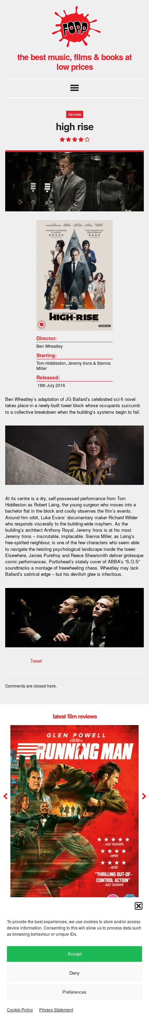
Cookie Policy (20, 1009)
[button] (138, 905)
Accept (75, 953)
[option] (74, 825)
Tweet (36, 660)
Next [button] (143, 796)
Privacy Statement (56, 1009)
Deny (74, 972)
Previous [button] (5, 796)
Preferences (74, 991)
